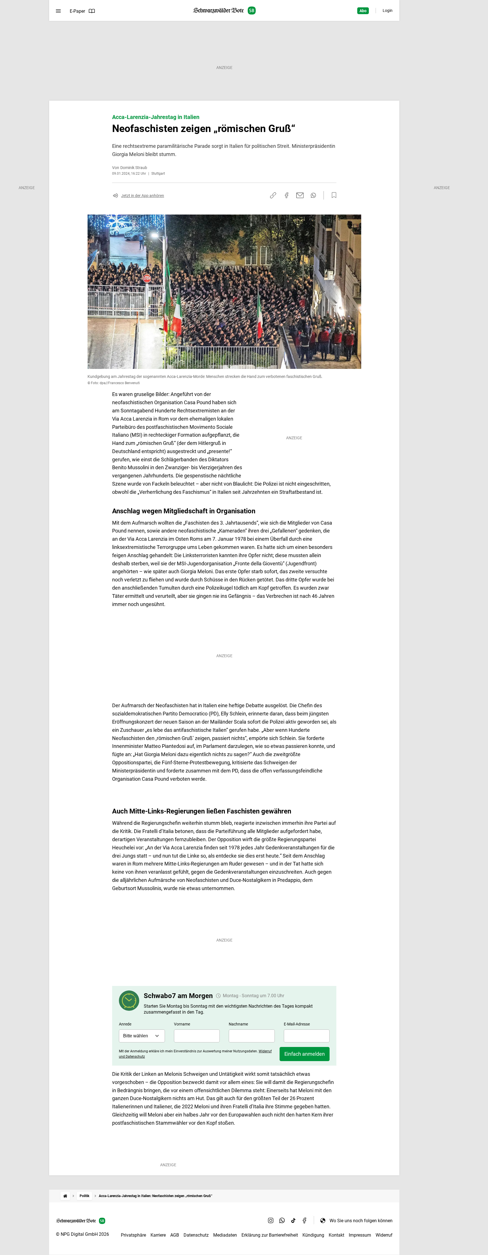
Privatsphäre (133, 1235)
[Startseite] (65, 1196)
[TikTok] (293, 1220)
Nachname (238, 1024)
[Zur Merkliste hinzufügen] (332, 195)
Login (388, 10)
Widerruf (384, 1235)
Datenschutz (196, 1235)
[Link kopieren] (273, 195)
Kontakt (336, 1235)
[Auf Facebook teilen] (286, 195)
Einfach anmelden (304, 1054)
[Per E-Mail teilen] (300, 195)
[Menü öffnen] (58, 11)
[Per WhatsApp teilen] (313, 195)
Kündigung (313, 1235)
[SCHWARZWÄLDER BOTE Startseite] (224, 11)
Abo (363, 10)
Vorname (182, 1024)
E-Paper (77, 11)
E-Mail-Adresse (297, 1024)
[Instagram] (270, 1220)
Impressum (360, 1235)
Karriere (158, 1235)
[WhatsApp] (282, 1220)
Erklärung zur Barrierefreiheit (269, 1235)
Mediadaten (225, 1235)
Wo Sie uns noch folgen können (361, 1220)
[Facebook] (304, 1220)
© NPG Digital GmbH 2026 (82, 1234)
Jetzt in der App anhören (142, 195)
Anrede (125, 1024)
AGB (174, 1235)
